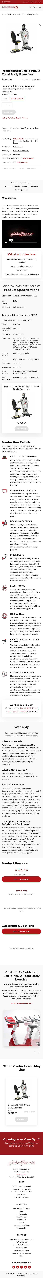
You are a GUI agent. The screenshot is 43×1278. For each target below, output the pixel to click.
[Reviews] (31, 80)
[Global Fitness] (10, 7)
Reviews (34, 186)
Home (4, 14)
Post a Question (21, 190)
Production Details (12, 186)
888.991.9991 (7, 2)
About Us (26, 2)
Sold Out (21, 1119)
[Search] (31, 7)
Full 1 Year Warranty (21, 151)
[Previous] (34, 1052)
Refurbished (17, 99)
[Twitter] (17, 1267)
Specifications (26, 183)
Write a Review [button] (21, 879)
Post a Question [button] (21, 931)
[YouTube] (25, 1267)
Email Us (16, 154)
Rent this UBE (28, 158)
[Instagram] (21, 1267)
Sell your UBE (22, 162)
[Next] (38, 1052)
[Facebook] (13, 1267)
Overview (15, 183)
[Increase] (10, 105)
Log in (39, 2)
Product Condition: (9, 94)
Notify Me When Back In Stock (15, 118)
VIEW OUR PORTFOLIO (21, 1003)
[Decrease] (3, 105)
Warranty (25, 186)
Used (5, 99)
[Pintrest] (29, 1267)
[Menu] (40, 7)
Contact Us (33, 2)
